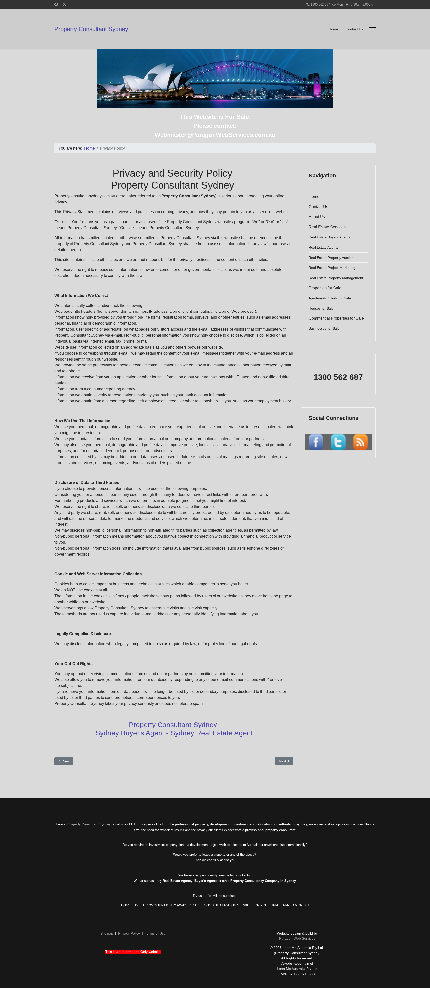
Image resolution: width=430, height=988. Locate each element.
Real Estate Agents (323, 247)
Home (333, 29)
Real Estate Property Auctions (332, 258)
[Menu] (372, 29)
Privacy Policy (129, 933)
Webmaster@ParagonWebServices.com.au (215, 134)
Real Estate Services (327, 227)
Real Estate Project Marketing (332, 268)
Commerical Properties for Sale (336, 318)
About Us (317, 217)
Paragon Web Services (297, 938)
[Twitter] (64, 4)
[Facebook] (56, 4)
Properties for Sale (325, 288)
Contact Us (354, 29)
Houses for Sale (321, 308)
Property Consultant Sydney (91, 29)
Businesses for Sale (324, 328)
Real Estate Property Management (336, 278)
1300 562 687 (320, 4)
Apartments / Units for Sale (330, 298)
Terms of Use (155, 933)
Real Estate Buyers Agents (329, 237)
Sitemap (106, 933)
